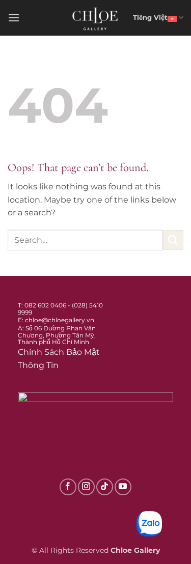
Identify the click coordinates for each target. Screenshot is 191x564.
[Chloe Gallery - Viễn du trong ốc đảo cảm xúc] (96, 18)
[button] (14, 17)
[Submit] (173, 240)
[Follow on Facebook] (68, 486)
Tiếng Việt (150, 17)
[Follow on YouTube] (123, 486)
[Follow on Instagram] (86, 486)
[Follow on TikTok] (104, 486)
